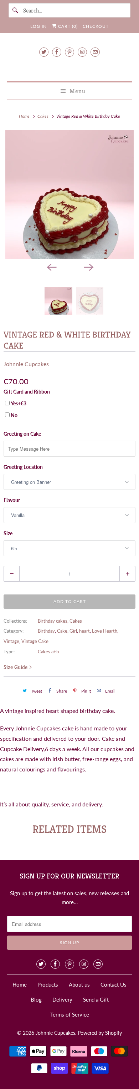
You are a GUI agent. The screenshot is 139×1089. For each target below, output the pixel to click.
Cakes (76, 621)
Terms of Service (69, 1014)
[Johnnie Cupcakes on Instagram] (82, 52)
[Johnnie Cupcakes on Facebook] (56, 52)
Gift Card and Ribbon (27, 392)
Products (47, 984)
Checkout (96, 26)
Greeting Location (23, 467)
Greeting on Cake (22, 434)
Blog (36, 999)
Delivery (62, 999)
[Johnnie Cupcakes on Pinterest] (69, 52)
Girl (73, 631)
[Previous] (51, 266)
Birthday (46, 631)
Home (19, 984)
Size (8, 533)
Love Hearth (104, 631)
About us (79, 984)
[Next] (88, 266)
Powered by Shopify (100, 1033)
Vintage (11, 641)
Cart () (67, 26)
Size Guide (16, 667)
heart (84, 631)
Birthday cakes (52, 621)
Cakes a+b (48, 651)
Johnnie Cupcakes (26, 363)
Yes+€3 (18, 403)
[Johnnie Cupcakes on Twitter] (43, 52)
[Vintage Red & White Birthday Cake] (69, 194)
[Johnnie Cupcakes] (69, 68)
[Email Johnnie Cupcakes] (95, 52)
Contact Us (114, 984)
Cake (62, 631)
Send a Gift (96, 999)
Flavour (12, 500)
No (14, 415)
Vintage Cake (34, 641)
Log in (38, 26)
